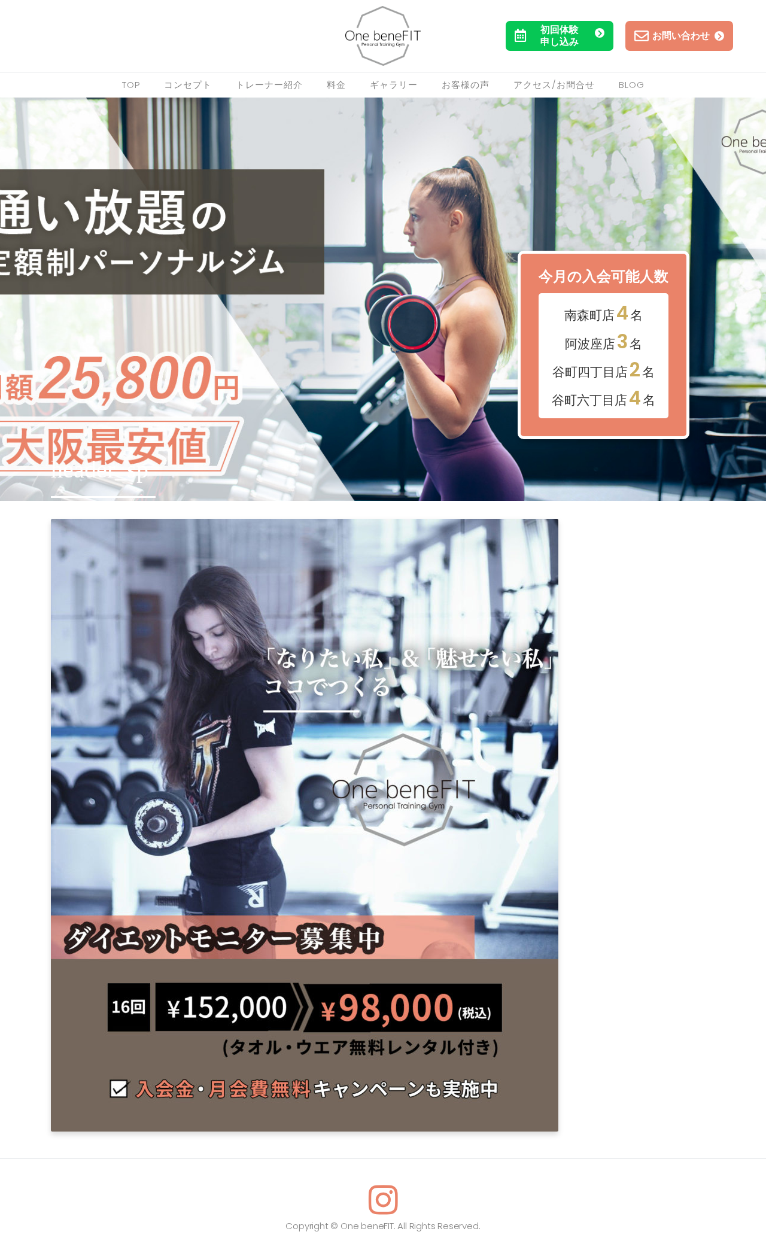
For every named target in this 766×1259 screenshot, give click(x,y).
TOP (131, 84)
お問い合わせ (681, 35)
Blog (632, 84)
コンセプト (188, 84)
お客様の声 (466, 84)
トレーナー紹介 (269, 84)
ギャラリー (394, 84)
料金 (336, 84)
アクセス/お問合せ (554, 84)
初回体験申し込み (559, 35)
